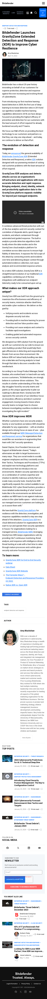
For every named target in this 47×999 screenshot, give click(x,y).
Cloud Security (36, 923)
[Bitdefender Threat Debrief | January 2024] (7, 823)
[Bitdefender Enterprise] (16, 914)
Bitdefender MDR (25, 532)
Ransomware (36, 797)
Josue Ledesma (25, 955)
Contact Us (37, 984)
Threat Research (37, 756)
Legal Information (12, 984)
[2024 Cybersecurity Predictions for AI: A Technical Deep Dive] (7, 761)
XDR (34, 159)
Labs (13, 13)
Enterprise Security (21, 756)
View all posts (26, 737)
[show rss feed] (28, 13)
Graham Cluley (25, 933)
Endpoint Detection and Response (14, 26)
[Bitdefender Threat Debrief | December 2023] (7, 910)
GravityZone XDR (29, 519)
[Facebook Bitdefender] (7, 848)
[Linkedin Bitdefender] (29, 848)
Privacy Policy (25, 984)
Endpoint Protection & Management (27, 777)
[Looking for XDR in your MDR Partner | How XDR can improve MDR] (7, 951)
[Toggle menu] (43, 3)
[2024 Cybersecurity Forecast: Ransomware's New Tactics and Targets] (7, 803)
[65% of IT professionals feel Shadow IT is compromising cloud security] (7, 931)
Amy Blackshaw (13, 53)
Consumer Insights (6, 12)
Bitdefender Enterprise (28, 914)
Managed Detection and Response (26, 945)
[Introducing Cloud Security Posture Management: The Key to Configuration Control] (7, 781)
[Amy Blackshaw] (4, 54)
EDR (41, 274)
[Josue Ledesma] (16, 956)
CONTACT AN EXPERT (12, 594)
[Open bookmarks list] (31, 13)
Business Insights (20, 12)
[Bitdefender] (7, 3)
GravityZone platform (26, 510)
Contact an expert (43, 13)
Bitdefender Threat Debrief (24, 820)
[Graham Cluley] (16, 934)
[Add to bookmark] (17, 28)
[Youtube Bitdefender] (39, 848)
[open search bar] (35, 13)
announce (15, 153)
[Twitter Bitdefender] (18, 848)
